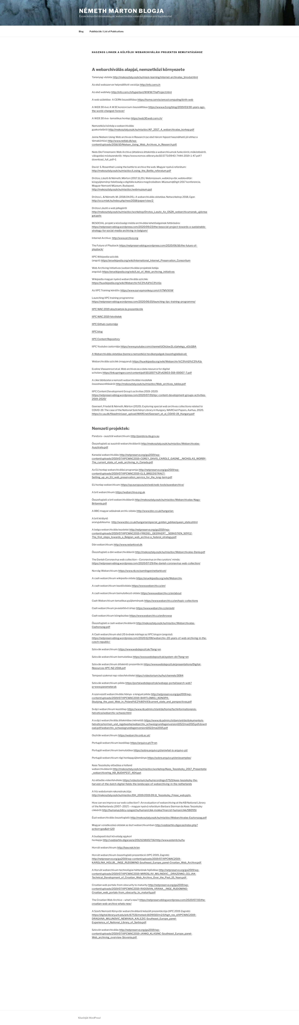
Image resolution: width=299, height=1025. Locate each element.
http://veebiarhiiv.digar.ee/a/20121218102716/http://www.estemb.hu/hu (144, 840)
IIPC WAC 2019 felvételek (107, 316)
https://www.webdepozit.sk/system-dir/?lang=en (161, 656)
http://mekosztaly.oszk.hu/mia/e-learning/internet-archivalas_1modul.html (155, 77)
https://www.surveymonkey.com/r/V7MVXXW (147, 290)
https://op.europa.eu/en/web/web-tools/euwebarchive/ (152, 484)
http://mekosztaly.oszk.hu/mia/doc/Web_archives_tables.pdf (151, 383)
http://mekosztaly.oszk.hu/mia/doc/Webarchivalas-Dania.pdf (170, 552)
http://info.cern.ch (150, 84)
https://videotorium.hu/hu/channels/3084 (159, 675)
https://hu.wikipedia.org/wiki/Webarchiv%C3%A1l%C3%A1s (126, 282)
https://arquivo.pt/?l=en (143, 742)
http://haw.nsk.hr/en (128, 847)
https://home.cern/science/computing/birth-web (165, 99)
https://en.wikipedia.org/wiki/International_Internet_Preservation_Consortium (145, 260)
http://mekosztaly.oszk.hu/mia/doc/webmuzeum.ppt (122, 189)
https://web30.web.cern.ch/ (146, 118)
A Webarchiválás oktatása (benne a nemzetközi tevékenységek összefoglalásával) (139, 354)
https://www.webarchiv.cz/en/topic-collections (171, 600)
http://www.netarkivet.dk (128, 544)
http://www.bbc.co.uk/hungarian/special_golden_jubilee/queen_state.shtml (155, 522)
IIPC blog (97, 331)
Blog (81, 31)
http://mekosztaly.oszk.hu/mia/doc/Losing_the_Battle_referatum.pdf (131, 170)
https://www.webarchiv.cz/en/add (155, 608)
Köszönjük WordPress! (89, 1017)
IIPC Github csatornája (105, 324)
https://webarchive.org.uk (130, 492)
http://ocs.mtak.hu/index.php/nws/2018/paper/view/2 (123, 200)
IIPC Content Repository (106, 339)
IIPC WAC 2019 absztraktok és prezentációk (117, 309)
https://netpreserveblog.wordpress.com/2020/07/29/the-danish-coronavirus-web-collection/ (146, 563)
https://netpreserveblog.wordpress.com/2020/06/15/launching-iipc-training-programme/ (143, 301)
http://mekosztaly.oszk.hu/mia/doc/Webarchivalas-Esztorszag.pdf (169, 817)
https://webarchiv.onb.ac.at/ (134, 735)
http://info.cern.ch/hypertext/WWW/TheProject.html (141, 92)
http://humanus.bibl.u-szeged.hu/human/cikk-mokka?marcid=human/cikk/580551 (149, 810)
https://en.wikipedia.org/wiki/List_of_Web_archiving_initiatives (138, 271)
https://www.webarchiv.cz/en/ (149, 585)
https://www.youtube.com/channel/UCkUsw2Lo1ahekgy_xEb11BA (158, 346)
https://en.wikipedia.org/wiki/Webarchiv (159, 578)
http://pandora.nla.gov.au (145, 436)
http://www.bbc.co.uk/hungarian (155, 510)
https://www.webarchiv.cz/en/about (161, 593)
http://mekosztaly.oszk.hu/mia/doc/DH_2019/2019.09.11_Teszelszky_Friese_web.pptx (141, 795)
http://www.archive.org (125, 238)
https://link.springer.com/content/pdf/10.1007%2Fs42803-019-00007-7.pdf (147, 372)
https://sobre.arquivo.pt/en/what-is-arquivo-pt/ (161, 750)
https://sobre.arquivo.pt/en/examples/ (169, 757)
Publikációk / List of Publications (106, 31)
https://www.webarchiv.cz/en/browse (150, 615)
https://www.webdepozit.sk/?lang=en (139, 649)
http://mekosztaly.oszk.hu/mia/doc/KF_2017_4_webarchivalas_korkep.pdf (151, 129)
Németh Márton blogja (121, 10)
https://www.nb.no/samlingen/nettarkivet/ (142, 570)
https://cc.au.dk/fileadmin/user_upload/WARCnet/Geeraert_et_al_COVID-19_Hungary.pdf (143, 413)
